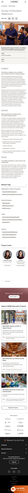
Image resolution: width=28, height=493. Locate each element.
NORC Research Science (7, 205)
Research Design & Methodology (9, 232)
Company (4, 445)
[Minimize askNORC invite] (26, 487)
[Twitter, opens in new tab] (19, 471)
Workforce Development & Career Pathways (12, 219)
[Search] (25, 2)
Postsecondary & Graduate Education (10, 217)
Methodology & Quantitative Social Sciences (12, 194)
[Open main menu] (2, 2)
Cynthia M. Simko (7, 260)
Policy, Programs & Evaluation (9, 237)
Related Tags (6, 185)
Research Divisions (6, 449)
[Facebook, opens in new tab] (9, 471)
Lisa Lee (20, 260)
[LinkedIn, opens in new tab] (14, 471)
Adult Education (5, 222)
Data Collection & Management (9, 234)
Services (3, 453)
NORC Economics (6, 208)
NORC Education (6, 203)
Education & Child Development (9, 191)
